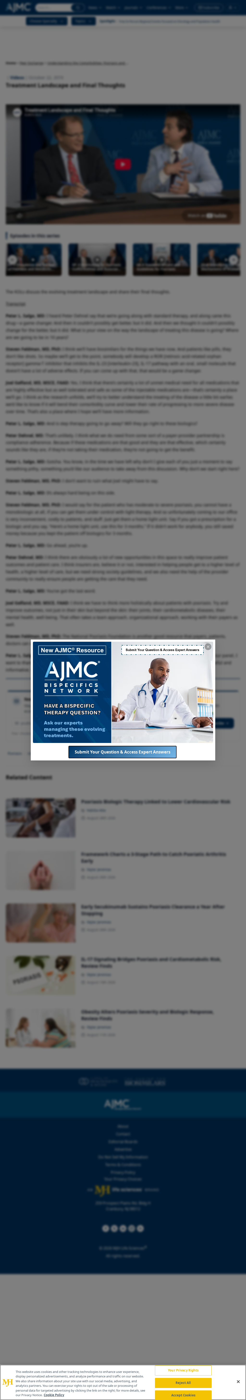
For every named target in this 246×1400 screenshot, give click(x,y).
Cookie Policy (54, 1395)
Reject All (183, 1383)
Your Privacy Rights (183, 1370)
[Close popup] (208, 646)
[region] (123, 1382)
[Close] (238, 1381)
